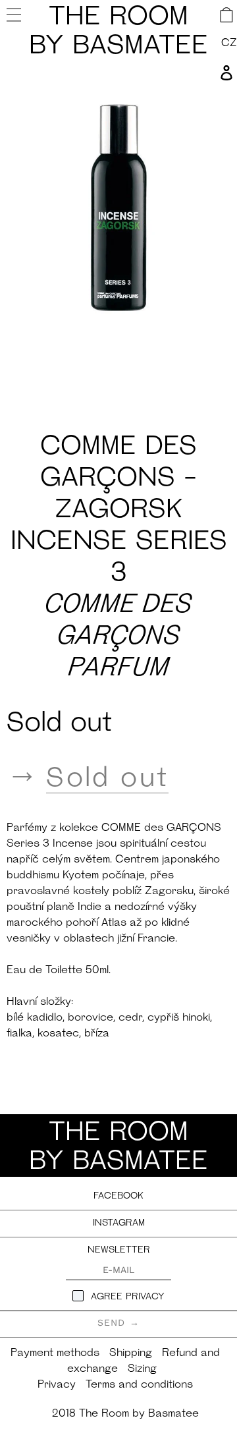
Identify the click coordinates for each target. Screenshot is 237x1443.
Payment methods (55, 1353)
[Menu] (15, 14)
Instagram (119, 1223)
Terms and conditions (139, 1385)
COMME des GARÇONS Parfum (118, 637)
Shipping (130, 1353)
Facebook (118, 1196)
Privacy (57, 1385)
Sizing (142, 1369)
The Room (118, 32)
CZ (229, 43)
